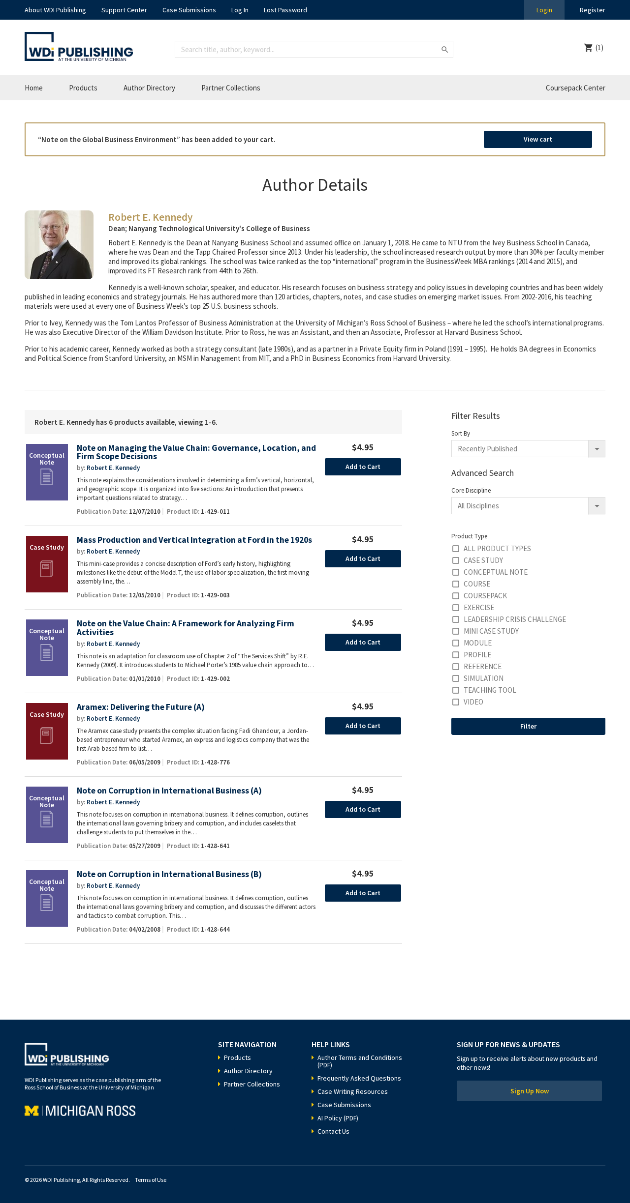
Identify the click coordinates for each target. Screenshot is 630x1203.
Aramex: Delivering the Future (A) (141, 707)
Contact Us (333, 1131)
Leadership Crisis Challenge (515, 619)
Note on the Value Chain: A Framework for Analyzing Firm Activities (185, 628)
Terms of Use (150, 1179)
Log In (240, 9)
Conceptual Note (496, 572)
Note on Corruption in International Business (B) (169, 874)
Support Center (124, 9)
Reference (483, 666)
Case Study (483, 560)
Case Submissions (189, 9)
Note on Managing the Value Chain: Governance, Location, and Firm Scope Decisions (196, 452)
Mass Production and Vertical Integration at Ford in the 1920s (194, 540)
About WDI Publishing (55, 9)
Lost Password (285, 9)
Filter (528, 726)
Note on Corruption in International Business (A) (169, 791)
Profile (477, 654)
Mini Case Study (491, 631)
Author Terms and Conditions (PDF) (359, 1061)
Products (83, 87)
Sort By (460, 433)
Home (34, 87)
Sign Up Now (529, 1090)
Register (592, 9)
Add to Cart (363, 466)
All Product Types (497, 548)
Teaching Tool (490, 690)
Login (544, 9)
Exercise (479, 607)
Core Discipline (471, 490)
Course (477, 583)
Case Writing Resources (352, 1091)
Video (473, 701)
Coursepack (485, 595)
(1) (599, 47)
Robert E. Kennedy (113, 468)
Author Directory (149, 87)
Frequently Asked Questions (359, 1078)
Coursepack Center (575, 87)
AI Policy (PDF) (337, 1118)
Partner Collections (230, 87)
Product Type (469, 536)
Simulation (484, 678)
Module (478, 642)
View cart (538, 139)
